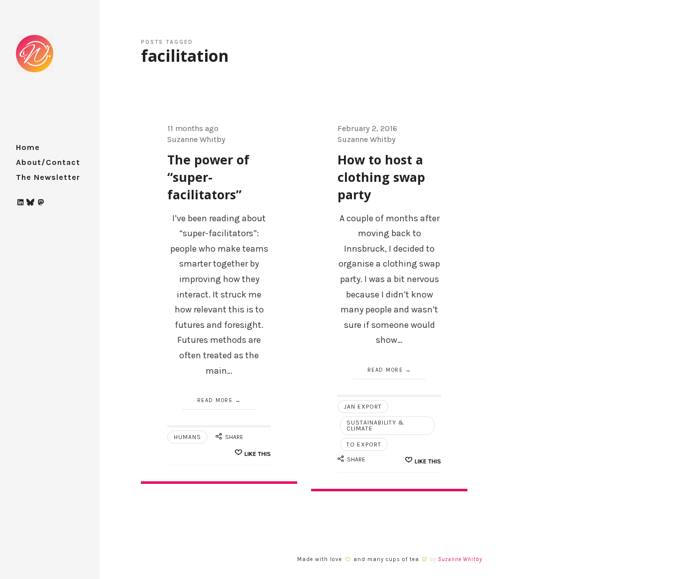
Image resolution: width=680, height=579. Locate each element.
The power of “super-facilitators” (208, 177)
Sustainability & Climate (375, 425)
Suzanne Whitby (460, 559)
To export (363, 444)
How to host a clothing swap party (381, 177)
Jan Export (363, 406)
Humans (187, 437)
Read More (215, 400)
